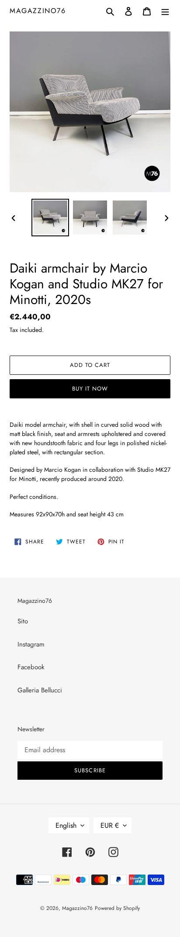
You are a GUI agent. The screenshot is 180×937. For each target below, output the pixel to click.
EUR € (109, 825)
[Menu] (165, 10)
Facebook (31, 667)
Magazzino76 (38, 11)
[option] (50, 218)
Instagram (31, 644)
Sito (22, 621)
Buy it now (90, 388)
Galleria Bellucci (39, 690)
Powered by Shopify (117, 908)
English (65, 825)
